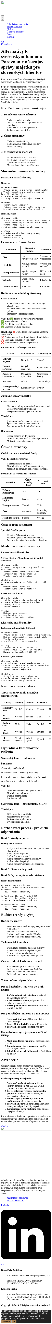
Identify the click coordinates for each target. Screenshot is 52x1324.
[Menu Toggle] (2, 18)
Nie (14, 1321)
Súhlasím (6, 1321)
